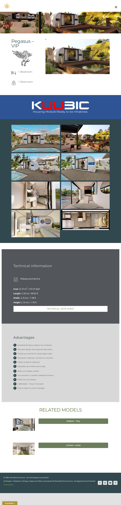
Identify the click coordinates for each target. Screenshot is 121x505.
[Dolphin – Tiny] (24, 424)
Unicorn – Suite (73, 445)
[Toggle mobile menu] (116, 7)
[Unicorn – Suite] (24, 449)
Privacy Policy (8, 485)
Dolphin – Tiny (73, 421)
